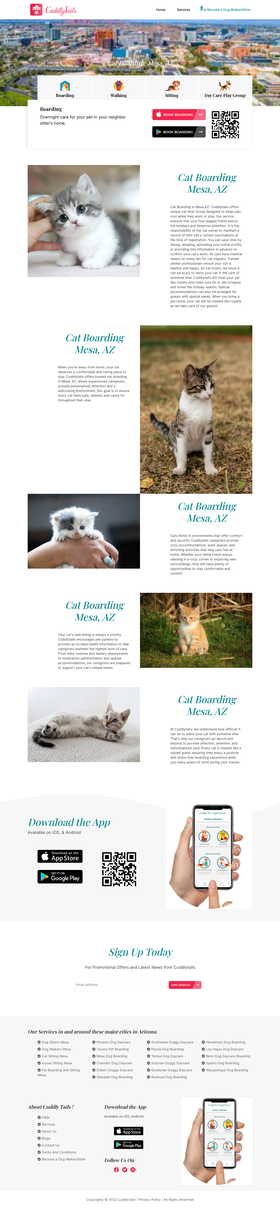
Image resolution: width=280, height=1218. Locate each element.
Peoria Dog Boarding (167, 1049)
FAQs (45, 1117)
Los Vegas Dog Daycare (224, 1049)
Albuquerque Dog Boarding (226, 1070)
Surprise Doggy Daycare (169, 1063)
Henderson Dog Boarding (225, 1042)
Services (183, 10)
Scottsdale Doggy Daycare (171, 1042)
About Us (48, 1131)
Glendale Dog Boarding (114, 1077)
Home (161, 9)
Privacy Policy (150, 1200)
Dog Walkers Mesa (56, 1049)
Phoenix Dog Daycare (113, 1042)
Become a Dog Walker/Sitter (229, 10)
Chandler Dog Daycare (114, 1063)
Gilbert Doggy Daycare (114, 1070)
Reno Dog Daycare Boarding (227, 1056)
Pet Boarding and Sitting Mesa (59, 1072)
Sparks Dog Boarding (222, 1063)
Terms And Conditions (58, 1152)
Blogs (45, 1138)
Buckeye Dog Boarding (168, 1077)
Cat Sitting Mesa (54, 1056)
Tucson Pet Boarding (112, 1049)
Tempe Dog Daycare (166, 1056)
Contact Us (50, 1145)
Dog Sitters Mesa (55, 1042)
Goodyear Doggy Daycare (171, 1070)
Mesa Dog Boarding (111, 1056)
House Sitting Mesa (56, 1063)
